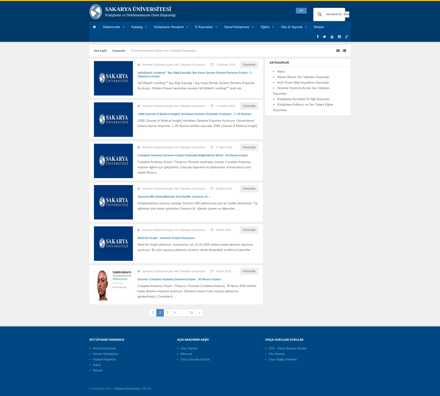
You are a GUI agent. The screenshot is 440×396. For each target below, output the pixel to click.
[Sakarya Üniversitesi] (95, 12)
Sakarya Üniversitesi (127, 388)
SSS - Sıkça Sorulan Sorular (288, 348)
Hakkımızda (111, 27)
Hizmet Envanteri (104, 348)
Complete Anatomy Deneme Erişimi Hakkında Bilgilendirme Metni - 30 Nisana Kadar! (193, 155)
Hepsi (281, 71)
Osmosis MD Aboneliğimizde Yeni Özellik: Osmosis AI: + (174, 196)
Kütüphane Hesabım (169, 27)
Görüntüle (249, 64)
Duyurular (119, 51)
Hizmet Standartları (105, 354)
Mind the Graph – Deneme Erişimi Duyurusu (166, 238)
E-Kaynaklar (204, 27)
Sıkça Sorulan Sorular (195, 359)
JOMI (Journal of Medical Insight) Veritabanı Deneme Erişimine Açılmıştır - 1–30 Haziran (194, 114)
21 (191, 312)
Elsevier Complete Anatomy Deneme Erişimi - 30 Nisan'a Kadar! (179, 279)
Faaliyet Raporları (104, 359)
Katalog (137, 27)
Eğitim (265, 27)
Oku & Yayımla (291, 27)
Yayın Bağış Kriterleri (283, 359)
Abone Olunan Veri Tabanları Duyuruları (303, 77)
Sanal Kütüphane (236, 27)
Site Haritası (277, 354)
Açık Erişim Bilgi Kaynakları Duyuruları (303, 82)
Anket (97, 365)
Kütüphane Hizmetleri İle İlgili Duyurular (303, 99)
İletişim (319, 27)
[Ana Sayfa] (94, 27)
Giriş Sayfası (189, 348)
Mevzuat (186, 354)
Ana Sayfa (100, 51)
